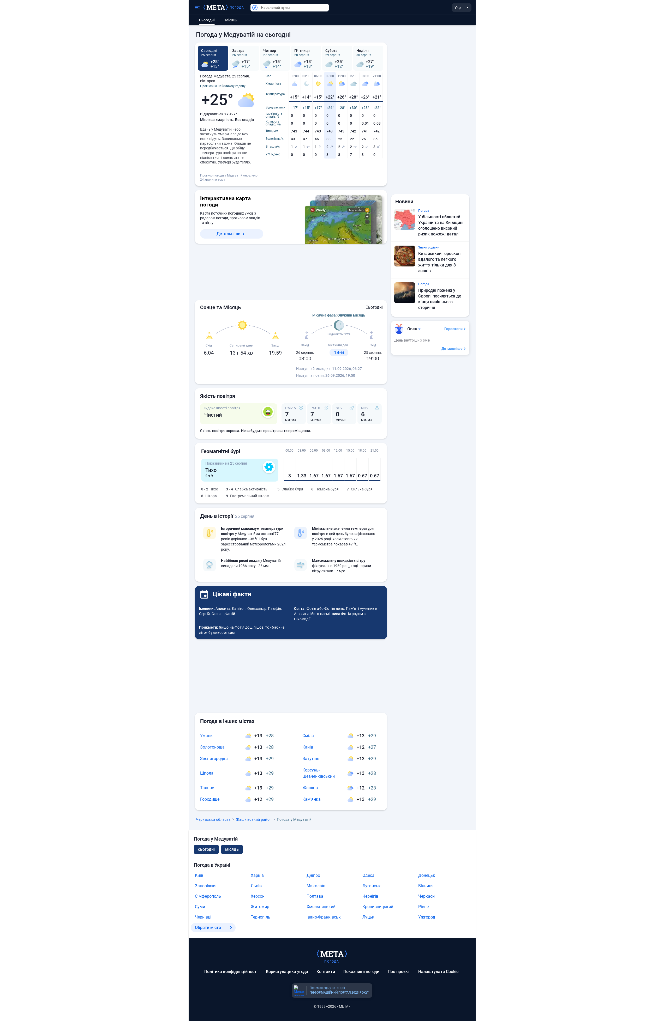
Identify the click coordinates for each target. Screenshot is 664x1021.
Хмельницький (321, 906)
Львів (256, 885)
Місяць (231, 20)
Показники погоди (361, 971)
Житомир (260, 906)
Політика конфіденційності (231, 971)
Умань (206, 735)
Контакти (325, 971)
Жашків (310, 787)
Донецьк (426, 875)
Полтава (315, 896)
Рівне (423, 906)
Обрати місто (208, 927)
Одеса (368, 875)
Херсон (258, 896)
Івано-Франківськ (324, 917)
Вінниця (426, 885)
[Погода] (332, 953)
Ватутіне (310, 758)
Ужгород (426, 917)
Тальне (207, 787)
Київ (199, 875)
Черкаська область (213, 819)
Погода (237, 7)
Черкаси (426, 896)
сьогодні (206, 849)
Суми (200, 906)
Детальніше (228, 233)
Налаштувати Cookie (438, 971)
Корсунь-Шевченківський (318, 773)
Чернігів (370, 896)
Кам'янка (311, 799)
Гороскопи (453, 329)
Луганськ (371, 885)
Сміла (308, 735)
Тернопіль (260, 917)
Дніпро (313, 875)
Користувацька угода (287, 971)
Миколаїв (316, 885)
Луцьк (368, 917)
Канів (307, 747)
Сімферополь (208, 896)
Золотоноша (212, 747)
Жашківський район (254, 819)
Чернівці (203, 917)
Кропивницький (377, 906)
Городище (209, 799)
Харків (257, 875)
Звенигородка (214, 758)
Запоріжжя (206, 885)
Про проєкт (399, 971)
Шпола (206, 773)
